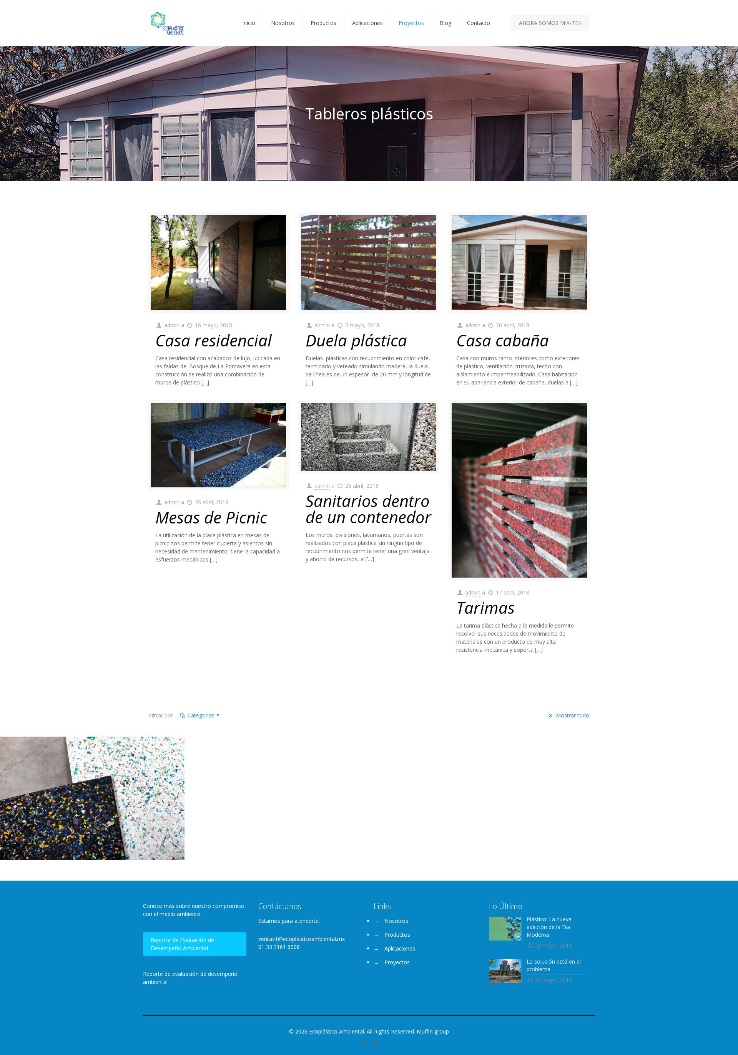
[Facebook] (364, 1043)
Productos (397, 934)
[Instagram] (374, 1043)
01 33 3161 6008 (279, 947)
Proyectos (397, 962)
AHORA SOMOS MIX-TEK (550, 22)
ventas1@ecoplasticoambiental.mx (301, 938)
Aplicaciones (399, 948)
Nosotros (396, 920)
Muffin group (433, 1031)
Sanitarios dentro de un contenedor (368, 509)
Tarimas (485, 607)
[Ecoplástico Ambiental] (167, 23)
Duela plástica (356, 340)
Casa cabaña (502, 340)
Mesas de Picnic (211, 517)
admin (172, 325)
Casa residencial (213, 340)
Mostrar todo (571, 715)
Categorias (201, 715)
